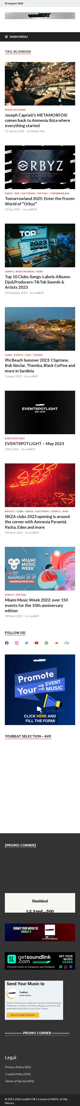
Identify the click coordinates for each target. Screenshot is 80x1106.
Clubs (8, 355)
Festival (42, 193)
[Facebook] (7, 642)
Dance (8, 193)
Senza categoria (15, 110)
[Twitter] (27, 642)
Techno (38, 355)
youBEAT (32, 209)
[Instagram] (17, 642)
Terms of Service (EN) (19, 1081)
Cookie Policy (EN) (17, 1074)
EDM (17, 193)
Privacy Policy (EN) (18, 1067)
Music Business (25, 271)
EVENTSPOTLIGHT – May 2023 (34, 443)
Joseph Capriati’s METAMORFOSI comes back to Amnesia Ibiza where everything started (37, 120)
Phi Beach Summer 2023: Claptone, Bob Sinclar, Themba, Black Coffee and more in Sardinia (40, 365)
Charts (9, 271)
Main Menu (19, 36)
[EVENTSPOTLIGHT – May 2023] (40, 413)
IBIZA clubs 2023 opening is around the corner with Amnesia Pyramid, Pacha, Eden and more (37, 522)
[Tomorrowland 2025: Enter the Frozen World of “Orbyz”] (40, 167)
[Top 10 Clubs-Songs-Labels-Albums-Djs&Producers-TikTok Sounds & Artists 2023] (40, 246)
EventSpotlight (15, 438)
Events (18, 355)
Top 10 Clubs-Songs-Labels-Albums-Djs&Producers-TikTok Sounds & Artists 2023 (38, 282)
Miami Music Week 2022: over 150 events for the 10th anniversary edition (36, 605)
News (40, 271)
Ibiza (65, 511)
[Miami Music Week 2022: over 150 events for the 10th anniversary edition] (40, 569)
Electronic (28, 193)
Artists (9, 511)
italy (28, 355)
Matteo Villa (38, 131)
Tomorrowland (59, 193)
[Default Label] (36, 642)
